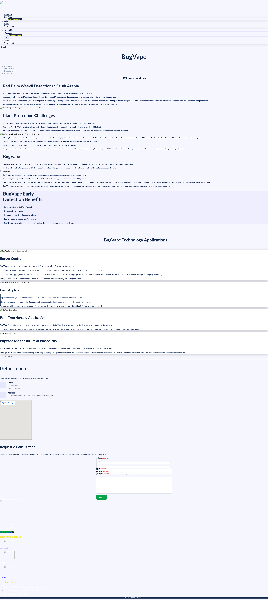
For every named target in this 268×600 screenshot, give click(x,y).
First (99, 461)
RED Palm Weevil (15, 19)
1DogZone (3, 577)
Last (99, 465)
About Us (8, 14)
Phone (101, 470)
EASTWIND (3, 563)
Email (101, 468)
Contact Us (9, 26)
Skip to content (5, 1)
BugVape (8, 17)
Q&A (6, 21)
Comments (102, 473)
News (6, 23)
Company (102, 471)
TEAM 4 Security (4, 548)
